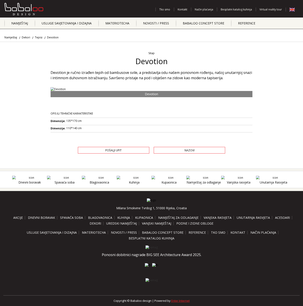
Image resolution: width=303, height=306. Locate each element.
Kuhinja (134, 182)
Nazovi (190, 150)
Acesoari (282, 217)
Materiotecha (117, 23)
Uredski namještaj (121, 223)
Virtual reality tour (271, 9)
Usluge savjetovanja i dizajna (67, 23)
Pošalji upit (113, 150)
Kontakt (182, 9)
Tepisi (38, 37)
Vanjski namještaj (156, 223)
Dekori (26, 37)
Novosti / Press (156, 23)
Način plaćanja (204, 9)
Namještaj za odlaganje (204, 182)
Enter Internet (180, 301)
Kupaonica (169, 182)
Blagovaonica (99, 182)
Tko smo (164, 9)
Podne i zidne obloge (194, 223)
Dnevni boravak (29, 182)
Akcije (18, 217)
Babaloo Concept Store (203, 23)
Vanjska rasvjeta (238, 182)
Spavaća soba (65, 182)
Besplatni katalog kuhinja (236, 9)
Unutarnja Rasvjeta (273, 182)
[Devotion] (152, 89)
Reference (246, 23)
